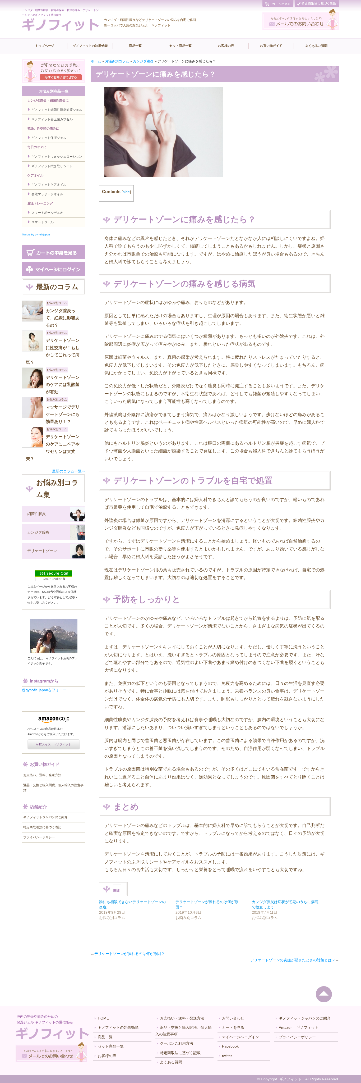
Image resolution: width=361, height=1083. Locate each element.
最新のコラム (57, 287)
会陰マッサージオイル (47, 194)
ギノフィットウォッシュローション (56, 156)
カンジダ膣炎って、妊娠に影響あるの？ (63, 317)
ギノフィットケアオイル (48, 184)
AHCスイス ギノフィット (53, 744)
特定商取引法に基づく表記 (42, 827)
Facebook (230, 1046)
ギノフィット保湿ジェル (48, 138)
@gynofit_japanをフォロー (44, 690)
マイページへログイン (240, 1037)
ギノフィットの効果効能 (90, 45)
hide (126, 192)
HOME (103, 1018)
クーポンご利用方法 (176, 1043)
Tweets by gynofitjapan (36, 234)
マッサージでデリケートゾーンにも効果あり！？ (63, 414)
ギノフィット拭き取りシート (52, 166)
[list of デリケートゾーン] (77, 551)
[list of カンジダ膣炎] (77, 532)
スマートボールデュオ (47, 213)
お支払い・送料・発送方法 (182, 1018)
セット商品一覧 (180, 45)
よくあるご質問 (316, 45)
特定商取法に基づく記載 (180, 1053)
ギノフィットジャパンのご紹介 (45, 817)
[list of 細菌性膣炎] (77, 514)
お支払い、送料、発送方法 (42, 775)
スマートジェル (42, 222)
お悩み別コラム (117, 61)
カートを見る (233, 1027)
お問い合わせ (233, 1018)
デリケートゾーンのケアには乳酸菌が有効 (63, 384)
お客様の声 (226, 45)
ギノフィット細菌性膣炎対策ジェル (56, 110)
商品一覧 (135, 45)
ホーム (96, 61)
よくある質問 (171, 1062)
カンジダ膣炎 (143, 61)
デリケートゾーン (42, 551)
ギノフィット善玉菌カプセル (52, 119)
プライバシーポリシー (39, 837)
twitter (227, 1056)
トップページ (44, 45)
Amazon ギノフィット (298, 1027)
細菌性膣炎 (36, 514)
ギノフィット (290, 1079)
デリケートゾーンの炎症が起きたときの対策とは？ (292, 960)
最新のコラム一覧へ (68, 471)
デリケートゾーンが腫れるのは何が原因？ (129, 954)
